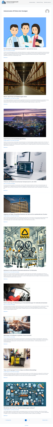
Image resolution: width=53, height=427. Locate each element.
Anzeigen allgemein (32, 2)
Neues (5, 50)
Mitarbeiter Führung (40, 2)
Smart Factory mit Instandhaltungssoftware (15, 138)
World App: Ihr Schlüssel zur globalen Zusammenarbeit (17, 335)
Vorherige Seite (8, 420)
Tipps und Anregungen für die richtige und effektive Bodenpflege (20, 370)
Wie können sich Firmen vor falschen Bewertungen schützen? (19, 408)
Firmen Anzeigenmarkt (12, 1)
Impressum (26, 425)
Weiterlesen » (6, 57)
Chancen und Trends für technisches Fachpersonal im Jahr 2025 (20, 181)
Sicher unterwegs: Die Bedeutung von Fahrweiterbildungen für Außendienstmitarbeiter (25, 302)
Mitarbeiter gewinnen (47, 2)
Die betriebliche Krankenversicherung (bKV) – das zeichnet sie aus (20, 49)
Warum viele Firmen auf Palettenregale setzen (15, 96)
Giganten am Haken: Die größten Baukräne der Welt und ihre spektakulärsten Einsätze (25, 214)
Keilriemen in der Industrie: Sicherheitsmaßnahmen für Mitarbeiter (20, 270)
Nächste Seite (45, 420)
